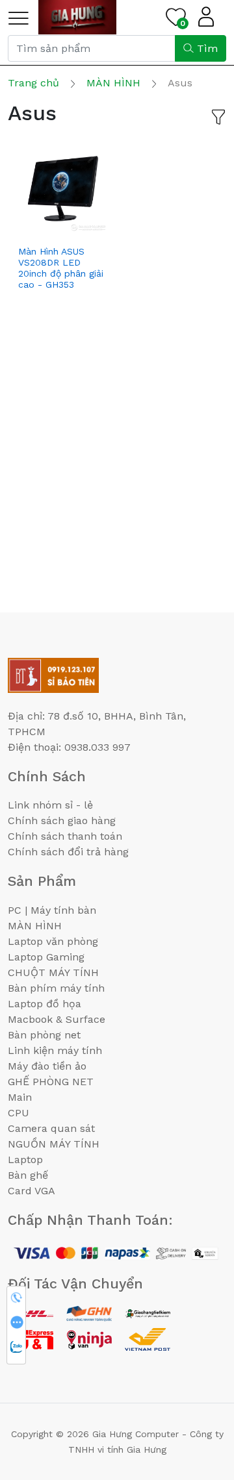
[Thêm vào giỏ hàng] (35, 228)
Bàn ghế (28, 1175)
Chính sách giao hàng (62, 820)
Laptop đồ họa (44, 1003)
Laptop (25, 1159)
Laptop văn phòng (53, 941)
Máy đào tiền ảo (47, 1066)
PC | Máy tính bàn (52, 910)
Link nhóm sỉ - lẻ (50, 805)
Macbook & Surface (56, 1019)
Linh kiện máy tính (55, 1050)
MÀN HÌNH (35, 926)
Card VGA (31, 1191)
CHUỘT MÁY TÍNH (53, 972)
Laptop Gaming (46, 957)
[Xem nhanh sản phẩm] (62, 228)
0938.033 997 (97, 747)
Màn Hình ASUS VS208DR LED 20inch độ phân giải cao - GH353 (60, 267)
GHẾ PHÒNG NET (51, 1081)
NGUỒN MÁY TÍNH (53, 1144)
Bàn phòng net (44, 1035)
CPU (18, 1113)
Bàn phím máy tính (56, 988)
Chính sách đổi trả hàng (68, 852)
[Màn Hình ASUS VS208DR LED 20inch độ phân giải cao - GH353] (62, 187)
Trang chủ (33, 83)
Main (20, 1097)
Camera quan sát (51, 1128)
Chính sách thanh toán (65, 836)
